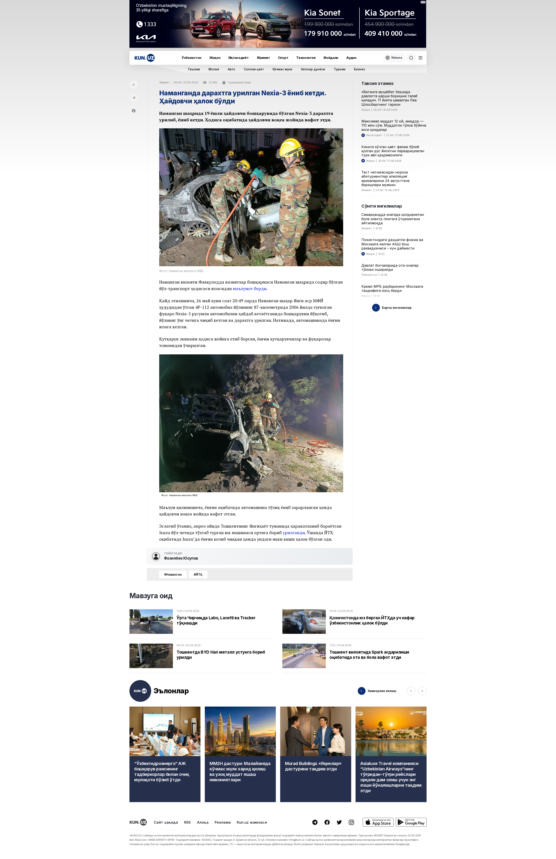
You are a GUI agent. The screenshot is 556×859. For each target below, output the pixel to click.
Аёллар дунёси (313, 69)
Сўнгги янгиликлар (381, 206)
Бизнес (359, 69)
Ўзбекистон (191, 58)
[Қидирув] (411, 57)
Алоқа (203, 822)
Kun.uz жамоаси (252, 822)
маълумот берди (249, 288)
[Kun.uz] (145, 58)
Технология (305, 58)
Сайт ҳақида (166, 822)
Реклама (223, 822)
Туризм (339, 69)
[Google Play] (411, 822)
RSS (187, 822)
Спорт (283, 58)
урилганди (294, 532)
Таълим (194, 69)
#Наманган (173, 574)
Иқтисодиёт (238, 58)
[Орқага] (133, 84)
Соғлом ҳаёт (254, 69)
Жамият (263, 58)
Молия (213, 69)
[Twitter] (339, 822)
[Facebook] (133, 110)
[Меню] (420, 57)
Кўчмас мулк (282, 69)
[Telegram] (133, 97)
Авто (231, 69)
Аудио (351, 58)
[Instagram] (351, 822)
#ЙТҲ (198, 574)
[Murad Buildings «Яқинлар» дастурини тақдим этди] (315, 754)
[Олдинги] (411, 691)
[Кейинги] (422, 691)
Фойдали (330, 58)
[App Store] (378, 822)
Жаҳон (214, 58)
